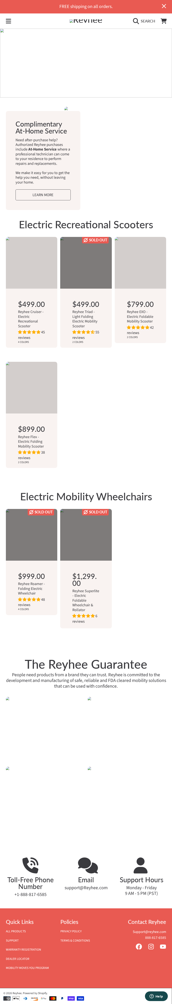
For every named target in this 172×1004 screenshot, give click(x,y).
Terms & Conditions (75, 940)
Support (12, 940)
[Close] (164, 6)
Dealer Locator (17, 959)
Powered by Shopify (35, 993)
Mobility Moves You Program (27, 968)
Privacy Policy (71, 931)
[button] (8, 21)
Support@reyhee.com (149, 931)
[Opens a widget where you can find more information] (156, 996)
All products (16, 931)
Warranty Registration (23, 949)
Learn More (43, 195)
